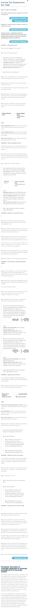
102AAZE (10, 48)
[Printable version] (27, 0)
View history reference (19, 18)
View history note (20, 21)
